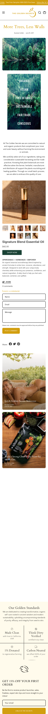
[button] (39, 12)
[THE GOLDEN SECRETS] (24, 12)
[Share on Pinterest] (18, 344)
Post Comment (11, 331)
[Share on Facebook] (10, 344)
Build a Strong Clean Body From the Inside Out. (23, 458)
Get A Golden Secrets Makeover (20, 401)
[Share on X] (14, 344)
